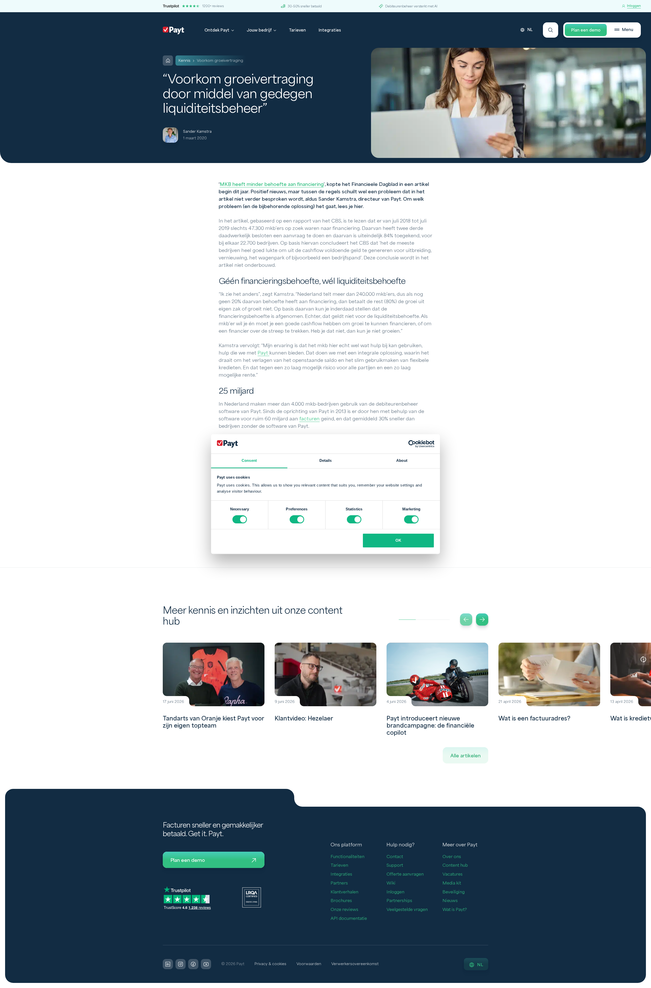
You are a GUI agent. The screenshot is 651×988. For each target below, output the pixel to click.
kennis (184, 60)
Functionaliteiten (347, 856)
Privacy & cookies (270, 964)
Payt (263, 353)
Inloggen (395, 892)
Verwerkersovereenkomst (355, 964)
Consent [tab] (249, 461)
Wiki (391, 883)
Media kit (451, 883)
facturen (309, 419)
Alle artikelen (465, 756)
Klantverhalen (344, 892)
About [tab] (401, 461)
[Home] (168, 60)
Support (395, 865)
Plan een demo (585, 30)
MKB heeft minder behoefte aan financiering (272, 184)
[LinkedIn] (168, 964)
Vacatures (452, 874)
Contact (395, 856)
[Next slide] (482, 619)
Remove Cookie (648, 985)
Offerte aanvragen (405, 874)
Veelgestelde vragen (407, 909)
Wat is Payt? (454, 909)
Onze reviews (344, 909)
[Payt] (173, 30)
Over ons (451, 856)
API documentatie (349, 918)
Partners (339, 883)
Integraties (330, 30)
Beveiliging (453, 892)
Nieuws (450, 900)
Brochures (341, 900)
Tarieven (297, 30)
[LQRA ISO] (251, 897)
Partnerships (399, 900)
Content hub (455, 865)
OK (398, 540)
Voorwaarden (309, 964)
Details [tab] (325, 461)
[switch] (297, 519)
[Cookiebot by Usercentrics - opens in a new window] (412, 444)
